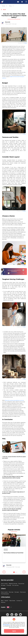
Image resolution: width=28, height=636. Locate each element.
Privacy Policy (6, 624)
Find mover (23, 592)
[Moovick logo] (2, 2)
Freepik (25, 43)
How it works (4, 583)
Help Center (12, 600)
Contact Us (19, 600)
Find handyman (5, 593)
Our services (15, 585)
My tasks (3, 585)
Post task (11, 592)
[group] (14, 551)
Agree (14, 631)
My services (21, 583)
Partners (3, 602)
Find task (9, 585)
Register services (13, 583)
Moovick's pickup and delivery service (14, 400)
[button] (4, 572)
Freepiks (24, 453)
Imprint (6, 600)
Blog (2, 600)
